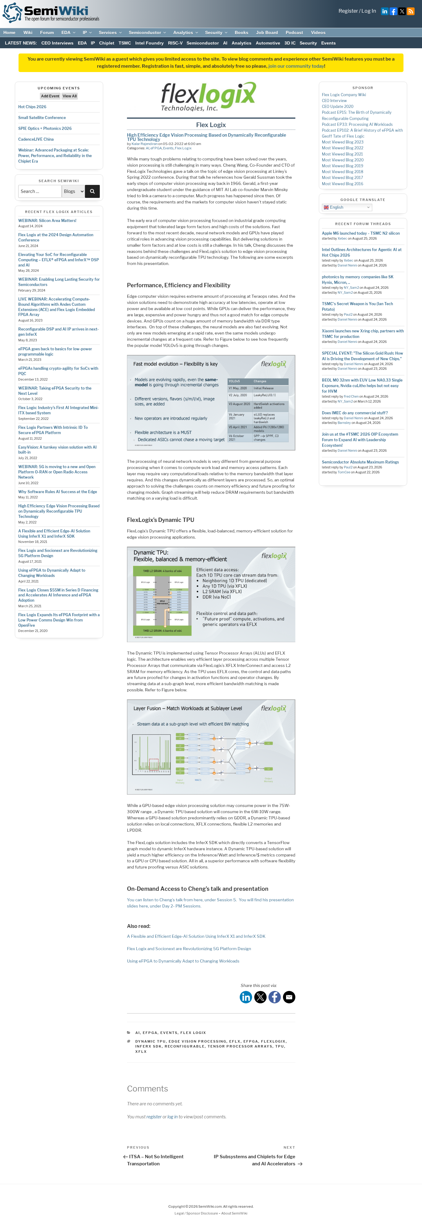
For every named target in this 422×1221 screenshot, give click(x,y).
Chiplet (106, 43)
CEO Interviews (57, 43)
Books (241, 32)
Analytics (183, 32)
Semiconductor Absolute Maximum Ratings (360, 462)
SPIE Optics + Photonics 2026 (45, 128)
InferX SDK (148, 1046)
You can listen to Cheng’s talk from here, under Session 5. (182, 899)
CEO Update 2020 (337, 106)
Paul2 (348, 315)
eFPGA (156, 148)
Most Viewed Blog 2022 (342, 148)
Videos (318, 32)
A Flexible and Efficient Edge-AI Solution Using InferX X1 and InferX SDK (54, 534)
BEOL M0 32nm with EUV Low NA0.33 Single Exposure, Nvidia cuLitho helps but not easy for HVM (362, 386)
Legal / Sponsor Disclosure (197, 1213)
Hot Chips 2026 (32, 107)
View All (70, 96)
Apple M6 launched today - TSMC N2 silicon (361, 233)
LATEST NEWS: (21, 43)
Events (328, 43)
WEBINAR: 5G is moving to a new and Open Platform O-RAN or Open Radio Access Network (56, 472)
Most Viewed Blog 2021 (342, 154)
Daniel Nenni (347, 265)
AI (225, 43)
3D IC (290, 43)
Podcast (294, 32)
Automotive (268, 43)
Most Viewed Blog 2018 (342, 171)
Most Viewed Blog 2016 (342, 183)
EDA (65, 32)
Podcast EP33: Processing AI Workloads (357, 124)
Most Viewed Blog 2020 (343, 160)
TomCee (344, 472)
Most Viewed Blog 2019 (342, 166)
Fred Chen (351, 397)
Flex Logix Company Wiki (344, 94)
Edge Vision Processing (197, 1041)
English (336, 207)
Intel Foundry (149, 43)
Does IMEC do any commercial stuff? (355, 413)
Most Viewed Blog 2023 (343, 142)
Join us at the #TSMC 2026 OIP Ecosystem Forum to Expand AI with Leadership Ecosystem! (360, 440)
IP (85, 32)
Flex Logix (183, 148)
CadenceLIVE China (36, 139)
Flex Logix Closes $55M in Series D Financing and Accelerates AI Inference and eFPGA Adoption (58, 595)
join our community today (296, 66)
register (154, 1116)
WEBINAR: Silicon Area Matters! (47, 220)
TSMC (125, 43)
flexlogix (273, 1041)
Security (213, 32)
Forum (47, 32)
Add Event (50, 96)
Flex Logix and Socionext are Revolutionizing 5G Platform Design (189, 948)
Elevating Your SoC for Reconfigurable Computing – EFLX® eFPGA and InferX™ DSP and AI (58, 259)
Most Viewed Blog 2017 (342, 177)
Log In (368, 11)
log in (172, 1116)
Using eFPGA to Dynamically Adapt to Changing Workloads (51, 573)
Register (348, 11)
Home (9, 32)
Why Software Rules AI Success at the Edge (57, 491)
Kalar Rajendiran (145, 144)
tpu (279, 1046)
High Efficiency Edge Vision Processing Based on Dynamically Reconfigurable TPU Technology (58, 511)
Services (108, 32)
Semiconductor (145, 32)
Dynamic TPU (150, 1041)
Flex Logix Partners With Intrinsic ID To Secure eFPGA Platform (53, 430)
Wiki (27, 32)
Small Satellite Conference (42, 117)
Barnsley (344, 423)
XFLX (141, 1051)
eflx (235, 1041)
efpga (250, 1041)
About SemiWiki (234, 1213)
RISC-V (175, 43)
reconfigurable (185, 1046)
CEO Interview (334, 100)
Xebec (342, 239)
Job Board (267, 32)
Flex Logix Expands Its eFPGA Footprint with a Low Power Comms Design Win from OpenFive (59, 620)
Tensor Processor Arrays (240, 1046)
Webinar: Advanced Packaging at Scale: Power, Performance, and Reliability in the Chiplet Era (55, 156)
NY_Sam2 (351, 288)
